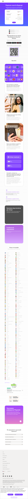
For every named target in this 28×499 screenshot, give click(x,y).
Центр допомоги (5, 455)
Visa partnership (5, 461)
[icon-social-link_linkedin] (9, 476)
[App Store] (9, 43)
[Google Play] (14, 43)
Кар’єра (4, 459)
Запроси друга (4, 457)
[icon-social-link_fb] (3, 476)
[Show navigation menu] (25, 1)
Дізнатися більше (7, 382)
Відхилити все (10, 494)
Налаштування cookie (14, 497)
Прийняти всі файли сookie (18, 494)
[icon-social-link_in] (5, 476)
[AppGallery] (19, 43)
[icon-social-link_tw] (11, 476)
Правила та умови (5, 465)
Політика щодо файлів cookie (6, 463)
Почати (14, 22)
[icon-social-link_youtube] (7, 476)
